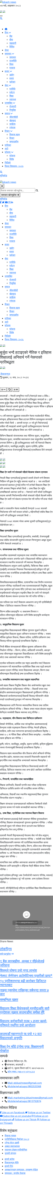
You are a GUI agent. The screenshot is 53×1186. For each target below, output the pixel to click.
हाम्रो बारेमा (9, 1159)
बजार (7, 71)
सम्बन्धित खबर (9, 999)
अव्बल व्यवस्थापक (12, 1146)
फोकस (8, 152)
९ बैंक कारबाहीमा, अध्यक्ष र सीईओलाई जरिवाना (22, 963)
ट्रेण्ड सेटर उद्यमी (12, 1142)
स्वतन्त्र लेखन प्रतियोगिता (16, 1149)
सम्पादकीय (13, 141)
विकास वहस (14, 134)
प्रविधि (12, 88)
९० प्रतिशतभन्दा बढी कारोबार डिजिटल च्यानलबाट (23, 982)
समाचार (8, 53)
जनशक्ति (9, 102)
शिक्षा (11, 95)
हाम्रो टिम (9, 1166)
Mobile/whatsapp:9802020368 (24, 1086)
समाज (7, 113)
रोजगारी (12, 106)
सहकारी (12, 43)
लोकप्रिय (6, 948)
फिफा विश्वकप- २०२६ (14, 166)
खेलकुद (12, 120)
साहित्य (12, 124)
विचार (7, 131)
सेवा (7, 85)
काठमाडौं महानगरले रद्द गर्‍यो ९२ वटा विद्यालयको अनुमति (21, 1035)
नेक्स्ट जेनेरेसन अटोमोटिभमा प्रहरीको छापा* (26, 975)
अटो (6, 148)
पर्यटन (12, 92)
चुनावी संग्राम (10, 1153)
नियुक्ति (12, 109)
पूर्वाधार (12, 81)
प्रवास (12, 67)
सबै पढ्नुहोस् (5, 953)
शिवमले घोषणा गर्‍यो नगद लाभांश (18, 970)
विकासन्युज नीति (12, 1162)
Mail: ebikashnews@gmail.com (25, 1082)
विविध (11, 46)
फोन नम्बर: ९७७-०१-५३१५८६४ (21, 1071)
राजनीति (12, 60)
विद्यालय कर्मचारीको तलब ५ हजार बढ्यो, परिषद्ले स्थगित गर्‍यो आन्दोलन (23, 1023)
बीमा (11, 39)
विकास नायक (10, 1135)
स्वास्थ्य (12, 99)
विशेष (11, 159)
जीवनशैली (13, 117)
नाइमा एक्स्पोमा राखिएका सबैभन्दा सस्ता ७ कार (24, 992)
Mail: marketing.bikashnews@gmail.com (30, 1097)
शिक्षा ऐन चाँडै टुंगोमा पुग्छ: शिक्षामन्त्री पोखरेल (22, 1048)
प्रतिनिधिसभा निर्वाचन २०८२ (17, 1139)
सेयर (7, 50)
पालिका (8, 145)
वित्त (7, 32)
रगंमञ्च (12, 127)
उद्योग (11, 74)
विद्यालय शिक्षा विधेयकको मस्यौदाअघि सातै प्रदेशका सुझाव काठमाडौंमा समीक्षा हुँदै (24, 1010)
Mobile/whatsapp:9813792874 (24, 1101)
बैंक (10, 36)
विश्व (11, 64)
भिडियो (8, 162)
